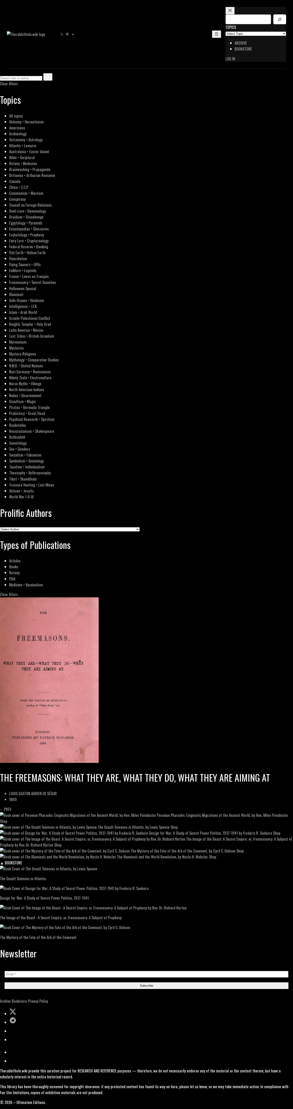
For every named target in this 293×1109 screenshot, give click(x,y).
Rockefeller (17, 425)
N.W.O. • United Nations (26, 366)
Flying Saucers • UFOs (25, 264)
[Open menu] (216, 34)
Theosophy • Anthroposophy (30, 473)
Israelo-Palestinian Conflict (29, 318)
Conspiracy (17, 199)
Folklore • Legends (22, 270)
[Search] (279, 19)
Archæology (18, 133)
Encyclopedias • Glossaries (29, 229)
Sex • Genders (19, 449)
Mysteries (16, 348)
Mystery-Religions (22, 354)
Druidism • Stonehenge (26, 217)
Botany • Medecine (23, 163)
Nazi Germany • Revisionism (30, 371)
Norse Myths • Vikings (25, 383)
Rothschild (17, 437)
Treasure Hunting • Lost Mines (31, 485)
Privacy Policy (38, 1001)
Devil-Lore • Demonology (27, 211)
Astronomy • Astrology (26, 139)
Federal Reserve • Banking (28, 246)
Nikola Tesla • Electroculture (30, 377)
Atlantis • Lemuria (22, 145)
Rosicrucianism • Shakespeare (31, 431)
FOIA (12, 579)
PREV (6, 809)
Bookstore (19, 1001)
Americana (17, 128)
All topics (16, 116)
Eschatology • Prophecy (26, 235)
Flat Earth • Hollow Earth (27, 252)
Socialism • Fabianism (25, 455)
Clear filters (9, 83)
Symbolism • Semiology (26, 461)
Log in (230, 58)
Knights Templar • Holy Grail (30, 324)
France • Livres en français (29, 276)
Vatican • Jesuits (21, 491)
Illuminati (16, 294)
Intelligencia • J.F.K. (23, 306)
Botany (14, 572)
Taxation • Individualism (27, 467)
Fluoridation (18, 258)
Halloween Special (22, 288)
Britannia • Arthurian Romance (32, 175)
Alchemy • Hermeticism (26, 122)
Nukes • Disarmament (25, 395)
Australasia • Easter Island (29, 151)
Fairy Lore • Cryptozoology (29, 240)
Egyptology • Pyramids (25, 223)
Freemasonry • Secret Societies (32, 282)
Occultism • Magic (22, 401)
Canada (14, 181)
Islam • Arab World (23, 312)
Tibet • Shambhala (23, 479)
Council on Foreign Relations (30, 205)
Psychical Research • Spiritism (31, 419)
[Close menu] (230, 10)
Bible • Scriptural (22, 157)
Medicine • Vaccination (26, 585)
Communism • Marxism (26, 193)
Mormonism (18, 342)
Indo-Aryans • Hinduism (26, 300)
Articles (15, 561)
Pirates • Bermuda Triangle (29, 407)
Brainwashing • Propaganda (29, 169)
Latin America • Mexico (26, 330)
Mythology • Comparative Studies (34, 360)
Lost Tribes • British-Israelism (31, 336)
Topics (230, 27)
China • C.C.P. (18, 187)
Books (13, 566)
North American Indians (26, 389)
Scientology (18, 443)
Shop (3, 821)
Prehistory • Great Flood (27, 413)
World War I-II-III (21, 497)
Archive (5, 1001)
